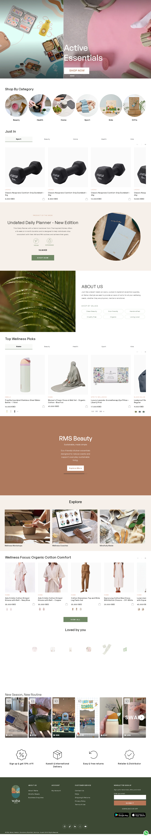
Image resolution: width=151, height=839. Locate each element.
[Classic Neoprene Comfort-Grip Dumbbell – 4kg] (111, 167)
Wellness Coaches (60, 546)
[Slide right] (144, 144)
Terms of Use (80, 804)
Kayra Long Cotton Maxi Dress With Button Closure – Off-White (118, 599)
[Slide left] (139, 144)
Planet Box (75, 438)
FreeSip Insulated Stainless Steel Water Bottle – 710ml (22, 401)
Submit (130, 803)
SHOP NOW (43, 258)
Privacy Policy (80, 801)
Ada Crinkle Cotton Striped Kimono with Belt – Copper (50, 599)
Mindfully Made (106, 546)
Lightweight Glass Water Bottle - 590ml (46, 678)
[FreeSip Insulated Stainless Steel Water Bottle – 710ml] (25, 375)
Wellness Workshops (13, 546)
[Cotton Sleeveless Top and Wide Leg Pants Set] (86, 577)
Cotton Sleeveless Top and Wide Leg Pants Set (85, 599)
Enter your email (119, 793)
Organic (113, 317)
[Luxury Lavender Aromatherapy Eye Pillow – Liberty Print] (111, 375)
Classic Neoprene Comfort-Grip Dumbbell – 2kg (67, 194)
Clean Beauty (91, 311)
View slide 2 (78, 74)
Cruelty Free (91, 317)
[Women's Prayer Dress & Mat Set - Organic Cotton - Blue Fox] (68, 375)
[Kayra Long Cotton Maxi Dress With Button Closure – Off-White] (119, 577)
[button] (16, 717)
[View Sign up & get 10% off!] (21, 754)
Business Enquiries (36, 797)
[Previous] (26, 649)
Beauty (47, 139)
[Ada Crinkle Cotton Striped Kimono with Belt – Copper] (53, 577)
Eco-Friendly (113, 311)
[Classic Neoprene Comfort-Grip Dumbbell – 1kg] (25, 167)
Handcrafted (135, 311)
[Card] (27, 526)
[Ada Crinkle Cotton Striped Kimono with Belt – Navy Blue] (20, 577)
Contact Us (79, 791)
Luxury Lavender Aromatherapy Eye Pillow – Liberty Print (110, 401)
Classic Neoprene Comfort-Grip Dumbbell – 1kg (24, 194)
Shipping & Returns (82, 797)
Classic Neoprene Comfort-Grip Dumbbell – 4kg (110, 194)
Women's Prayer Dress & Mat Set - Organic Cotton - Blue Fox (66, 401)
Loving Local (135, 317)
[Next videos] (141, 717)
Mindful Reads (34, 794)
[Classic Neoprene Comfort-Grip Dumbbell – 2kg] (68, 167)
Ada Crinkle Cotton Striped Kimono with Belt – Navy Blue (17, 599)
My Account (56, 791)
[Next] (125, 649)
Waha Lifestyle (14, 832)
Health (104, 139)
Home (75, 139)
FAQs (77, 794)
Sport (18, 139)
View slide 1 (72, 74)
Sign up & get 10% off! (21, 763)
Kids (132, 139)
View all (75, 619)
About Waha (33, 791)
